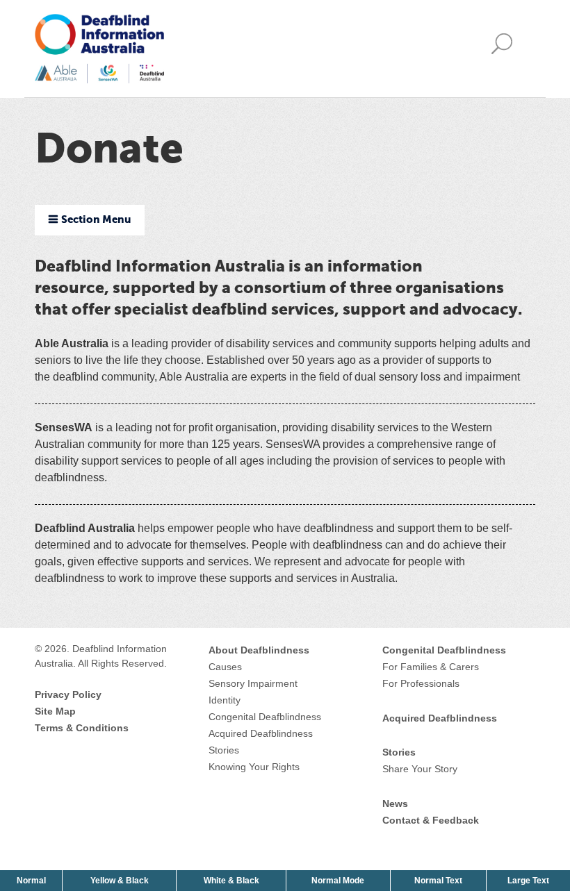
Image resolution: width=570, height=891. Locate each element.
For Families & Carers (430, 666)
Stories (224, 750)
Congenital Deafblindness (265, 716)
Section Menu (96, 220)
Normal (33, 880)
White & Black (233, 880)
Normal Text (439, 880)
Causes (225, 666)
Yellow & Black (121, 880)
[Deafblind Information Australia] (99, 47)
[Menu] (505, 49)
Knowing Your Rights (254, 766)
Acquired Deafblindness (261, 733)
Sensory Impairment (253, 683)
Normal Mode (337, 880)
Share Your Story (419, 768)
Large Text (529, 880)
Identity (225, 700)
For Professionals (420, 683)
